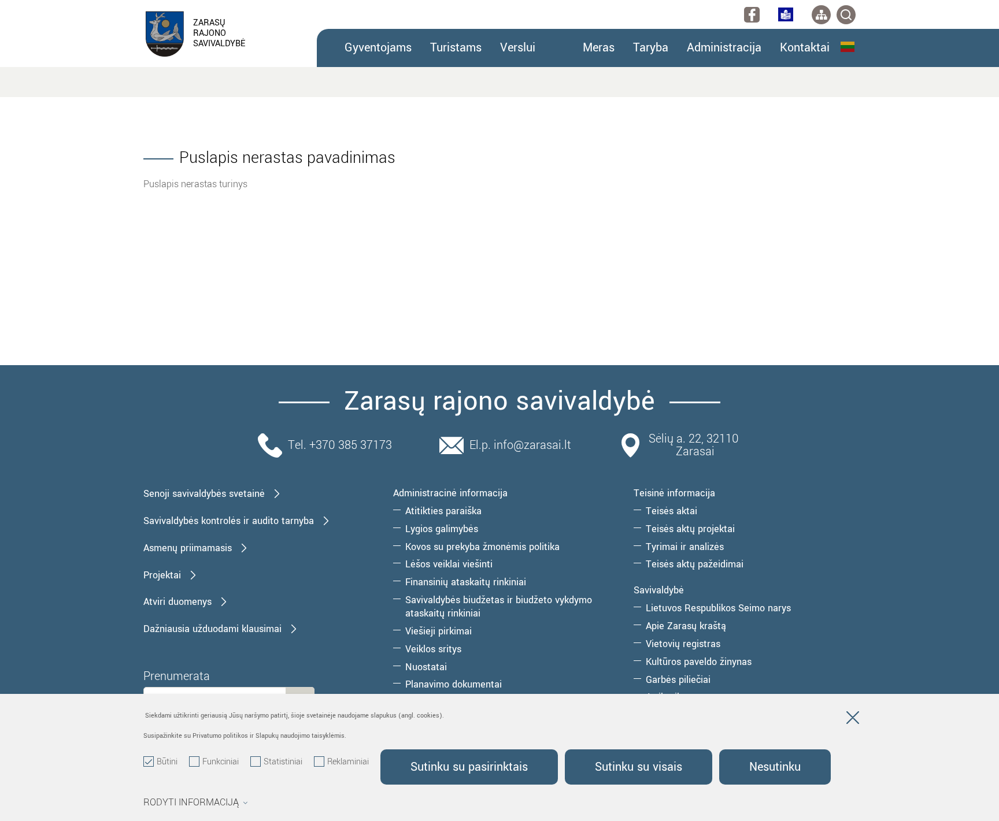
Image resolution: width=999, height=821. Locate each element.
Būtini (167, 762)
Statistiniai (283, 762)
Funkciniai (220, 762)
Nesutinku (775, 767)
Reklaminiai (348, 762)
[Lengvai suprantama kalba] (785, 14)
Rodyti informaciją (191, 802)
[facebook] (752, 15)
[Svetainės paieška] (846, 14)
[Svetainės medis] (821, 14)
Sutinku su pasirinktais (469, 767)
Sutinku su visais (638, 767)
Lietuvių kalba (848, 47)
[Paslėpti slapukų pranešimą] (852, 720)
